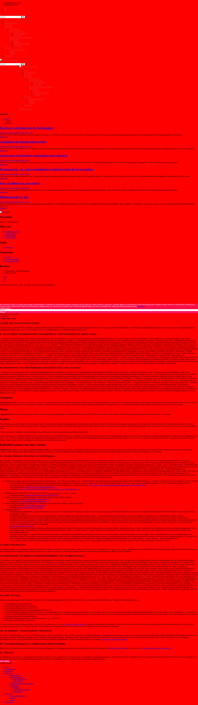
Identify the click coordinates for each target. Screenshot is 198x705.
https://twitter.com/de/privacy (35, 505)
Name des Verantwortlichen (75, 624)
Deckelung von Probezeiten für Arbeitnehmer (27, 127)
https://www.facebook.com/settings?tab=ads (34, 489)
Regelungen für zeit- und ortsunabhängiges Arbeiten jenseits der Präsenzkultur (46, 169)
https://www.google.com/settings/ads (32, 501)
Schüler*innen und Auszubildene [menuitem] (21, 684)
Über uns (8, 48)
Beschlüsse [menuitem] (9, 671)
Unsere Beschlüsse (12, 133)
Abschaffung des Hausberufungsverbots (23, 141)
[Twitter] (5, 277)
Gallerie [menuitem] (12, 700)
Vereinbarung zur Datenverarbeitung (114, 639)
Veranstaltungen (10, 23)
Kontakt (12, 52)
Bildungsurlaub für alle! (14, 197)
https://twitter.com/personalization (31, 508)
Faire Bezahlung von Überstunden (20, 183)
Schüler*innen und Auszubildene (21, 37)
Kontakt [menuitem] (12, 698)
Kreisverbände (14, 29)
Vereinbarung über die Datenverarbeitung (156, 648)
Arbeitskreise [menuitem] (14, 686)
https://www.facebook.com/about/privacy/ (40, 487)
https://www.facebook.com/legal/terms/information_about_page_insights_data (117, 485)
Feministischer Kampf (22, 44)
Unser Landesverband (17, 50)
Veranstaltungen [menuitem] (10, 669)
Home (7, 119)
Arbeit (2, 133)
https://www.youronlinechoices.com (67, 489)
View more (141, 306)
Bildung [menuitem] (17, 688)
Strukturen (8, 27)
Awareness (18, 46)
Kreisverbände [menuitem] (14, 675)
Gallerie (12, 54)
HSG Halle (18, 35)
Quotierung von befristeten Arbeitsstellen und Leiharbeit (33, 155)
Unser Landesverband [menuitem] (17, 696)
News (7, 21)
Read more (4, 137)
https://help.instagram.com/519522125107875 (41, 495)
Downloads (9, 56)
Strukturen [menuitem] (8, 673)
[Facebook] (5, 279)
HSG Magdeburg (20, 33)
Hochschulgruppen (16, 31)
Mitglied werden (25, 109)
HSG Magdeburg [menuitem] (20, 679)
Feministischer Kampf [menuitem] (22, 690)
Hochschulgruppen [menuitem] (16, 677)
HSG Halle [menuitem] (18, 681)
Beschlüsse (9, 25)
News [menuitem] (7, 667)
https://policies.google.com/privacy (37, 499)
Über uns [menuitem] (8, 694)
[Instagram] (5, 281)
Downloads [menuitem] (9, 702)
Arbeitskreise (14, 40)
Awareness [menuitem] (18, 692)
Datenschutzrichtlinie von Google (21, 526)
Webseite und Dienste (117, 648)
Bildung (17, 42)
